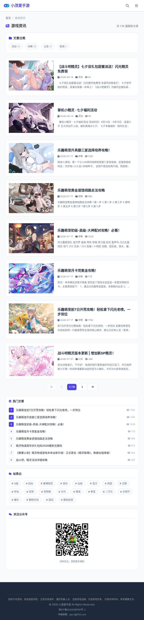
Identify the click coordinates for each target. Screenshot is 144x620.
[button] (136, 5)
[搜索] (127, 5)
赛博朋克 (48, 483)
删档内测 (34, 499)
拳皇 (93, 491)
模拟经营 (68, 499)
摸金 (78, 491)
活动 (16, 46)
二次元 (109, 491)
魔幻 (16, 499)
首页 (8, 17)
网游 (109, 483)
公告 (48, 46)
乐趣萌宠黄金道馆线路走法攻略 (81, 190)
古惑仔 (126, 491)
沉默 (124, 483)
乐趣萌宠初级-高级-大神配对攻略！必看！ (89, 230)
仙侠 (80, 483)
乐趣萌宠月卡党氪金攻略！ (78, 271)
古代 (63, 491)
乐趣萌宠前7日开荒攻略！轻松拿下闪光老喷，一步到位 (48, 410)
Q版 (16, 483)
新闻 (63, 46)
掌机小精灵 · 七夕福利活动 (77, 110)
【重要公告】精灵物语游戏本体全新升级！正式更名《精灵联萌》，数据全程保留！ (64, 452)
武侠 (31, 491)
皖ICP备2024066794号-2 (72, 609)
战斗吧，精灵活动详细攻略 (31, 459)
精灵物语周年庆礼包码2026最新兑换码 (39, 445)
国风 (51, 499)
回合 (30, 483)
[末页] (93, 387)
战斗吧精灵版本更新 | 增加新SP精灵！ (87, 353)
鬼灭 (94, 483)
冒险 (65, 483)
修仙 (16, 491)
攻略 (32, 46)
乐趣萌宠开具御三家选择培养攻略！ (85, 150)
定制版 (47, 491)
